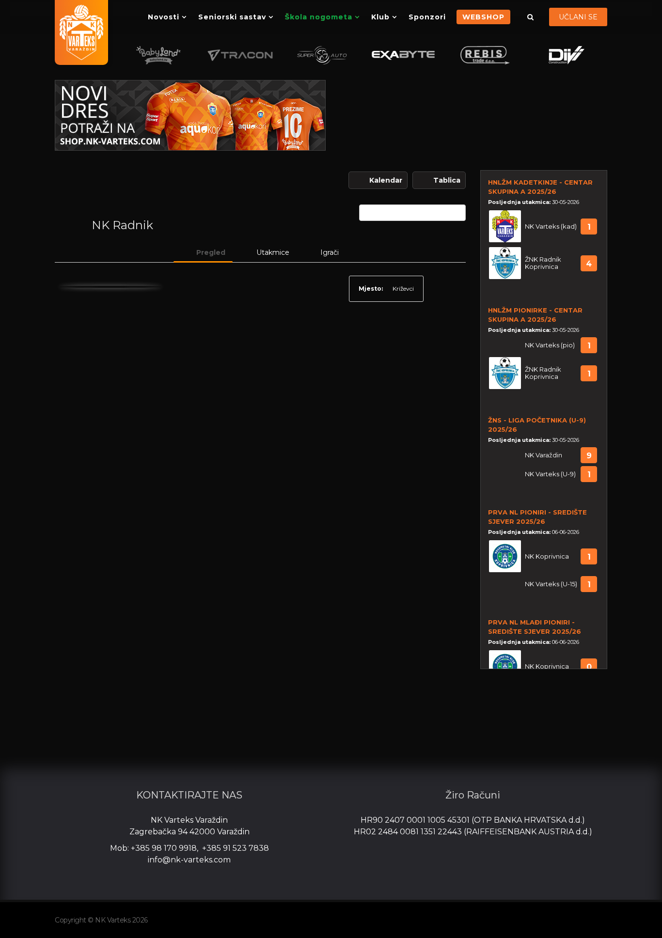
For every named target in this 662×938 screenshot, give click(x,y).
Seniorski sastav (232, 17)
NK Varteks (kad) (551, 226)
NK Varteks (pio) (550, 345)
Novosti (163, 17)
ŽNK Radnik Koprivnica (543, 263)
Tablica (446, 180)
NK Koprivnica (547, 556)
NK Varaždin (543, 455)
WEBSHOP (483, 17)
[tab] (203, 252)
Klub (380, 17)
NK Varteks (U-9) (550, 474)
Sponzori (427, 17)
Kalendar (385, 180)
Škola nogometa (318, 17)
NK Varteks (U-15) (551, 584)
